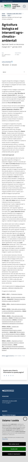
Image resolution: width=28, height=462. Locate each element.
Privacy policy (5, 439)
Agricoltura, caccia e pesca (7, 1)
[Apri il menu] (2, 6)
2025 (9, 15)
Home (3, 13)
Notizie (4, 15)
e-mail (8, 403)
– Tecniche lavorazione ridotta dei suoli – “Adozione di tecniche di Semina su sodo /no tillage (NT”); (13, 299)
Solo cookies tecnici (14, 444)
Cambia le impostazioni (14, 454)
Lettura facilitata (6, 62)
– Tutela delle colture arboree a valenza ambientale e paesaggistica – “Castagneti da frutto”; (14, 311)
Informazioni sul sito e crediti (9, 401)
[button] (24, 6)
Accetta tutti (14, 449)
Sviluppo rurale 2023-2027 (14, 13)
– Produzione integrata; (12, 294)
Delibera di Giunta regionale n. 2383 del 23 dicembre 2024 (13, 287)
